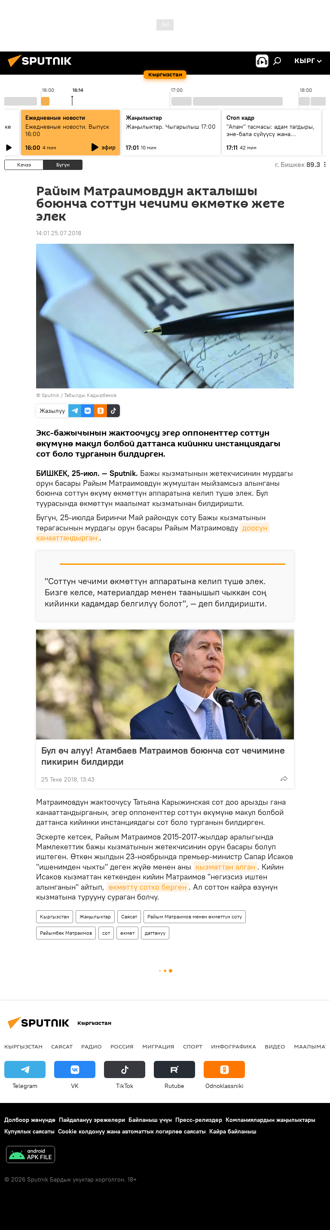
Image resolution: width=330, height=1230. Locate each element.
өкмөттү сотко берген (147, 887)
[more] (284, 778)
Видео (275, 1046)
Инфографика (233, 1046)
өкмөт (127, 933)
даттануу (155, 933)
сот (106, 933)
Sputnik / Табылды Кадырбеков (79, 395)
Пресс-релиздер (198, 1120)
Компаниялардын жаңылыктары (270, 1120)
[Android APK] (30, 1155)
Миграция (158, 1046)
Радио (91, 1046)
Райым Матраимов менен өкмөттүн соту (194, 916)
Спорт (192, 1046)
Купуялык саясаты (29, 1131)
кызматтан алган (225, 867)
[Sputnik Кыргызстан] (42, 68)
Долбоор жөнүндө (29, 1120)
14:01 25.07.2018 (58, 233)
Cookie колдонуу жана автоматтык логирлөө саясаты (132, 1131)
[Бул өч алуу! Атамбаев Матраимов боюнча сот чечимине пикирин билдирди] (165, 684)
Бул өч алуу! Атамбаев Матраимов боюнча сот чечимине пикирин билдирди (163, 756)
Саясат (129, 916)
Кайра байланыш (233, 1131)
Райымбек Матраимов (66, 933)
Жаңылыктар (95, 916)
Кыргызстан (54, 916)
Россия (122, 1046)
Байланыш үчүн (150, 1120)
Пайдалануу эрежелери (92, 1120)
